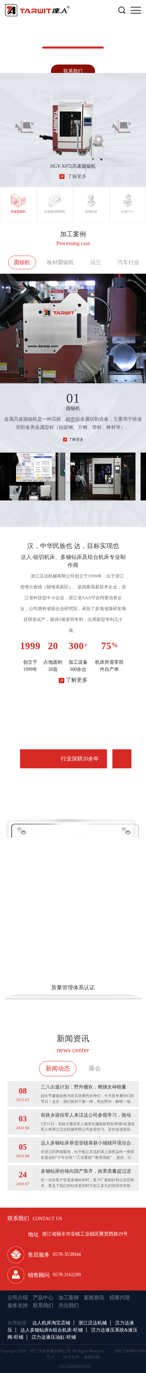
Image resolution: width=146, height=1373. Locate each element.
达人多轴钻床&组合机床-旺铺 (51, 1330)
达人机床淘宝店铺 (51, 1322)
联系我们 (73, 71)
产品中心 (43, 1297)
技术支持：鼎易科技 (81, 1357)
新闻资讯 (94, 1297)
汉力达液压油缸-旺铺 (54, 1337)
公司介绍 (17, 1297)
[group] (24, 123)
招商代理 (119, 1297)
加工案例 (68, 1297)
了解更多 (76, 439)
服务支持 (17, 1305)
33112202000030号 (74, 1366)
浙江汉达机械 (92, 1322)
